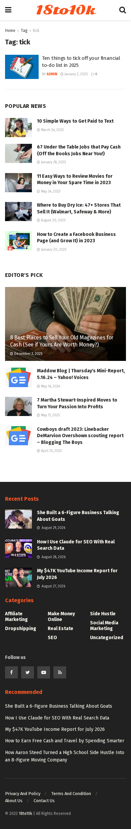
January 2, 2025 (75, 74)
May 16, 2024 (50, 386)
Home (10, 30)
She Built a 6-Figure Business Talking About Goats (58, 706)
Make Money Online (61, 616)
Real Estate (60, 628)
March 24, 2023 (52, 130)
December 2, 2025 (27, 354)
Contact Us (44, 800)
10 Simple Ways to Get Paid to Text (75, 121)
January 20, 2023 (53, 250)
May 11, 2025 (50, 415)
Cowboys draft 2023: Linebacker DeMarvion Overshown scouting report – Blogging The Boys (80, 435)
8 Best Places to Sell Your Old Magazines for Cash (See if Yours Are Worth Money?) (62, 341)
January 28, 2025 (53, 162)
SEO (52, 637)
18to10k (65, 10)
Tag (24, 30)
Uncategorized (106, 637)
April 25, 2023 (51, 451)
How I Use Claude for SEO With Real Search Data (57, 718)
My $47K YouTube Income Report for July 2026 (55, 729)
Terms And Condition (71, 793)
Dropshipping (20, 628)
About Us (14, 800)
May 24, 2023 (50, 192)
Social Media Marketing (104, 625)
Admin (52, 74)
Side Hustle (103, 614)
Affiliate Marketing (16, 616)
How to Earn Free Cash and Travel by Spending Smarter (64, 741)
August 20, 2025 (53, 220)
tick (36, 30)
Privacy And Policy (22, 793)
